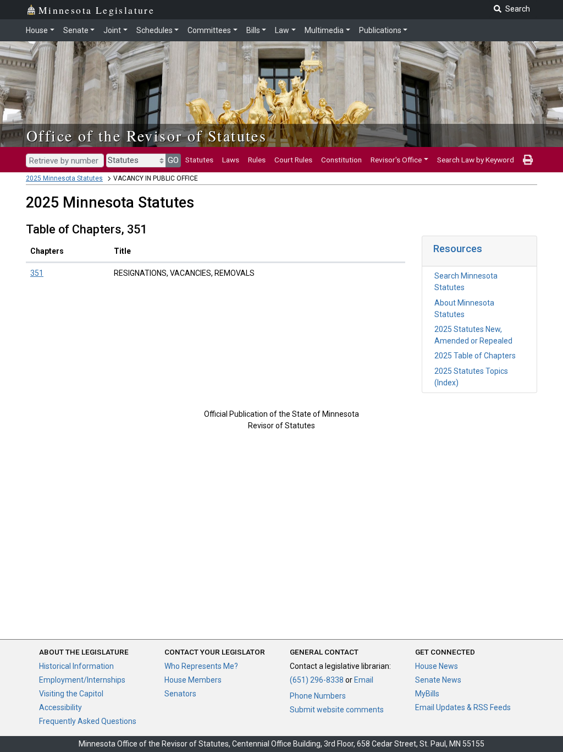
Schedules (154, 30)
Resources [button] (457, 248)
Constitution (341, 159)
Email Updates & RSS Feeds (463, 707)
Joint (112, 30)
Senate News (438, 679)
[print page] (527, 159)
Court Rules (293, 159)
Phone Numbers (318, 695)
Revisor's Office (396, 159)
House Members (193, 679)
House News (436, 666)
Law (282, 30)
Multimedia (324, 30)
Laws (230, 159)
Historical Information (76, 666)
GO (173, 160)
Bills (253, 30)
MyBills (427, 693)
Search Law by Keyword (475, 159)
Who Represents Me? (201, 666)
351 (36, 273)
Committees (209, 30)
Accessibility (60, 707)
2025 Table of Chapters (475, 355)
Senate (76, 30)
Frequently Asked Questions (87, 721)
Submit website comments (337, 709)
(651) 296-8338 (317, 679)
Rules (257, 159)
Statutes (199, 159)
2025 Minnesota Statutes (64, 178)
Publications (380, 30)
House (37, 30)
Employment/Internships (82, 679)
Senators (180, 693)
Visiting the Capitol (71, 693)
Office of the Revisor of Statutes (146, 135)
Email (363, 679)
